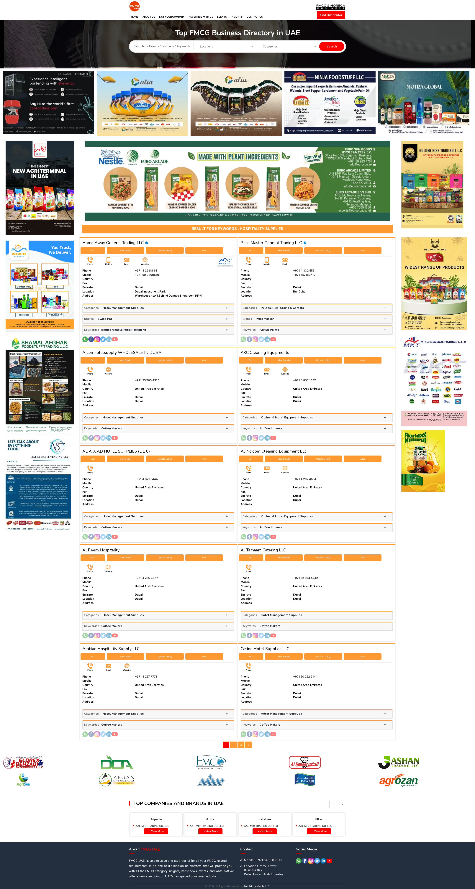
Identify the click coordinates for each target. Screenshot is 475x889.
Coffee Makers (111, 428)
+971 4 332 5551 (304, 270)
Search (332, 46)
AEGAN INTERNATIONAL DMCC (317, 825)
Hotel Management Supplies (123, 308)
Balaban (210, 819)
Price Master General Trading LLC (271, 243)
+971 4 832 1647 (304, 380)
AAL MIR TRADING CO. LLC (152, 825)
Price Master (265, 319)
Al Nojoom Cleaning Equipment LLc (273, 451)
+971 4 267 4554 (304, 479)
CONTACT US (255, 16)
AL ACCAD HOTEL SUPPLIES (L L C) (116, 451)
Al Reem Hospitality (100, 550)
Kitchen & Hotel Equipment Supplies (287, 417)
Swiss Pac (105, 319)
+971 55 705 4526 (147, 380)
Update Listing (165, 250)
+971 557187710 (304, 275)
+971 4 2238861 (146, 270)
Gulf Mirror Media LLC (256, 886)
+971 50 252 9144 (305, 676)
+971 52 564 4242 (305, 578)
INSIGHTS (237, 16)
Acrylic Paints (269, 330)
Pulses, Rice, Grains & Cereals (282, 308)
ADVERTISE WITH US (201, 16)
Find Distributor (331, 15)
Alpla (156, 819)
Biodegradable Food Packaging (123, 330)
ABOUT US (148, 16)
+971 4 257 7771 (146, 676)
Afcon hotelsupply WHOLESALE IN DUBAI (122, 352)
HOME (134, 16)
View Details (126, 250)
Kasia (319, 819)
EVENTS (222, 16)
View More (157, 831)
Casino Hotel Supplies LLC (265, 649)
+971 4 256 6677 (146, 578)
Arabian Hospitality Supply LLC (111, 649)
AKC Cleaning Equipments (265, 352)
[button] (226, 46)
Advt (204, 250)
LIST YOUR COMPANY (172, 16)
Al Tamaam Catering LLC (263, 550)
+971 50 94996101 (147, 275)
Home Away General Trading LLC (113, 243)
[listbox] (333, 804)
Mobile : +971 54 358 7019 (263, 860)
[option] (50, 103)
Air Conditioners (271, 428)
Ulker (265, 819)
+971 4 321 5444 (146, 479)
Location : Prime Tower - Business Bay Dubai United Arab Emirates (263, 870)
